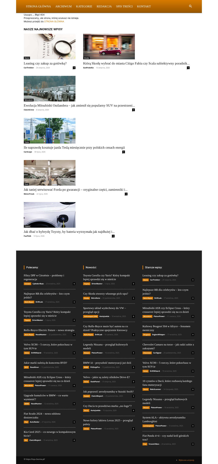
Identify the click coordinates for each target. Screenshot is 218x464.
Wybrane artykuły (186, 460)
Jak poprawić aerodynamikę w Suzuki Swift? (108, 391)
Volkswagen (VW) (90, 316)
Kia (26, 440)
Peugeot (146, 334)
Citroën (27, 284)
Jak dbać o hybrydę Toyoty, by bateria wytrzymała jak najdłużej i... (69, 232)
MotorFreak (29, 194)
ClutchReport (35, 440)
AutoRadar (34, 422)
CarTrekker (29, 67)
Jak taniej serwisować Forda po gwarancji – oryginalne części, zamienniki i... (76, 190)
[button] (190, 6)
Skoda (86, 58)
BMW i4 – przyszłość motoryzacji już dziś (107, 362)
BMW (27, 404)
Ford (26, 184)
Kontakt (144, 6)
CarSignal (157, 353)
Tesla (27, 142)
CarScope (28, 152)
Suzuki (86, 396)
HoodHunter (41, 334)
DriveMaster (37, 320)
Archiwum (63, 6)
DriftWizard (36, 353)
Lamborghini (148, 426)
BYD (26, 367)
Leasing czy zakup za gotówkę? (45, 63)
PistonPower (40, 385)
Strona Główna (38, 6)
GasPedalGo (88, 67)
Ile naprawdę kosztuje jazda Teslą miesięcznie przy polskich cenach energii (74, 147)
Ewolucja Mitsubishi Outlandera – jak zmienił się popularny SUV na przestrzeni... (79, 105)
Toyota (27, 226)
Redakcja (104, 6)
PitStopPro (95, 367)
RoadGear (34, 367)
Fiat (26, 422)
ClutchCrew (29, 109)
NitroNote (95, 298)
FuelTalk (27, 236)
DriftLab (39, 302)
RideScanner (155, 389)
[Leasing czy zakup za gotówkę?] (49, 46)
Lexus (86, 429)
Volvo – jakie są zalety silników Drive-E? (106, 377)
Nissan (86, 353)
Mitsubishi (29, 100)
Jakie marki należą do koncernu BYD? (45, 362)
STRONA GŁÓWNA (54, 21)
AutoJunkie (104, 316)
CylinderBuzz (38, 283)
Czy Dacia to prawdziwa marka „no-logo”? (107, 406)
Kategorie (84, 6)
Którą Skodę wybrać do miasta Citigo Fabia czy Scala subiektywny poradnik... (136, 63)
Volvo (27, 353)
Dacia (27, 58)
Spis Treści (124, 6)
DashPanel (95, 381)
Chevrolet (147, 353)
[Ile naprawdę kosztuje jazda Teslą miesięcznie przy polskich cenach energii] (74, 131)
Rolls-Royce (29, 302)
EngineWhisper (158, 334)
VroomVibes (154, 444)
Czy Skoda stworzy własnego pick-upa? (105, 293)
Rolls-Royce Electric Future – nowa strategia (49, 330)
